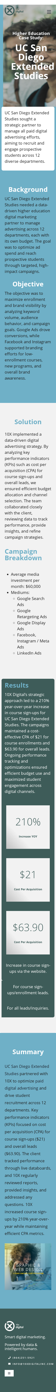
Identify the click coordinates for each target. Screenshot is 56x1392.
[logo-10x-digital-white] (14, 1323)
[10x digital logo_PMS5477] (14, 8)
